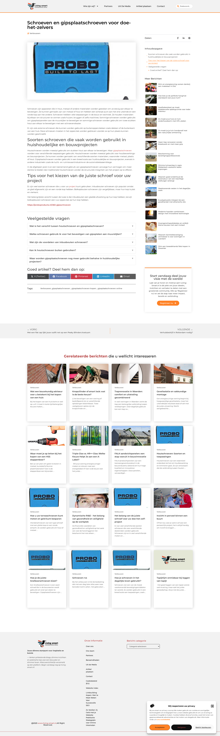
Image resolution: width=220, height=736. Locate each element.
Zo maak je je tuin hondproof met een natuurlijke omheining (172, 131)
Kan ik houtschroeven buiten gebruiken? (81, 250)
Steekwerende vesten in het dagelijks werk (174, 189)
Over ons (89, 646)
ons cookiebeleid (163, 720)
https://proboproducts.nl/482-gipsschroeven (49, 205)
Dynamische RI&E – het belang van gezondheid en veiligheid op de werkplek (88, 519)
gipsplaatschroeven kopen (84, 288)
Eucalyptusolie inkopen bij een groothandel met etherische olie (172, 201)
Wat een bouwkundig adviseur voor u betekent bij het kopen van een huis (46, 394)
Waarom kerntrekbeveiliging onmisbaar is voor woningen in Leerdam (171, 237)
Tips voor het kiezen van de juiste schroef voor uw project (168, 61)
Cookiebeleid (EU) (91, 682)
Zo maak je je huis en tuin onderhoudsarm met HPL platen (172, 120)
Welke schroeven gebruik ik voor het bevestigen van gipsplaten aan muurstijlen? (81, 234)
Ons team (90, 651)
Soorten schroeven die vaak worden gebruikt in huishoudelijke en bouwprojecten (169, 55)
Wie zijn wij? (89, 6)
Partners (108, 6)
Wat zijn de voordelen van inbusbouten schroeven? (81, 242)
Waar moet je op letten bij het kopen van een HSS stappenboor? (46, 456)
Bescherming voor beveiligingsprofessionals (169, 155)
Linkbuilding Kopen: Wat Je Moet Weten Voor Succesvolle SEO (92, 699)
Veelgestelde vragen (157, 67)
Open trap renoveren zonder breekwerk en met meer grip (170, 143)
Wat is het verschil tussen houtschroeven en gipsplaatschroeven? (81, 226)
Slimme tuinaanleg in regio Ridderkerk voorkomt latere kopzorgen (170, 167)
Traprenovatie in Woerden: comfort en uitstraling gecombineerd (129, 394)
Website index (92, 688)
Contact (161, 6)
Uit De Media (124, 6)
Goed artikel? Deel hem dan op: (164, 70)
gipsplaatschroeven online (110, 288)
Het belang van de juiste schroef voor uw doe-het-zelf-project (130, 519)
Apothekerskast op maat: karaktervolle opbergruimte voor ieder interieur (174, 109)
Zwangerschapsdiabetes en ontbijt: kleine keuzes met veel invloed (173, 224)
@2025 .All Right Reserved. (48, 724)
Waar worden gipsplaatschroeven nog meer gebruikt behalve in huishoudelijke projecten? (81, 260)
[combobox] (184, 6)
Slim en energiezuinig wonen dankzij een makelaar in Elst (174, 85)
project (72, 186)
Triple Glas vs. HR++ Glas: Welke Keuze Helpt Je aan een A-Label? (88, 456)
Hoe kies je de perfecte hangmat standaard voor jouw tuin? (172, 97)
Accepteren (160, 727)
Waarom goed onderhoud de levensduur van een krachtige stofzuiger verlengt (170, 179)
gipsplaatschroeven (122, 150)
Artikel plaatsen (143, 6)
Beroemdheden (92, 660)
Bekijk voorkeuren (203, 727)
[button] (212, 706)
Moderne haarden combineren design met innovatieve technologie (173, 213)
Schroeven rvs (79, 578)
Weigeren (181, 727)
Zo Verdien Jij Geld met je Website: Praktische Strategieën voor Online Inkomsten (92, 717)
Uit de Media (91, 665)
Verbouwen (35, 33)
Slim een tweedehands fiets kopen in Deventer (174, 247)
